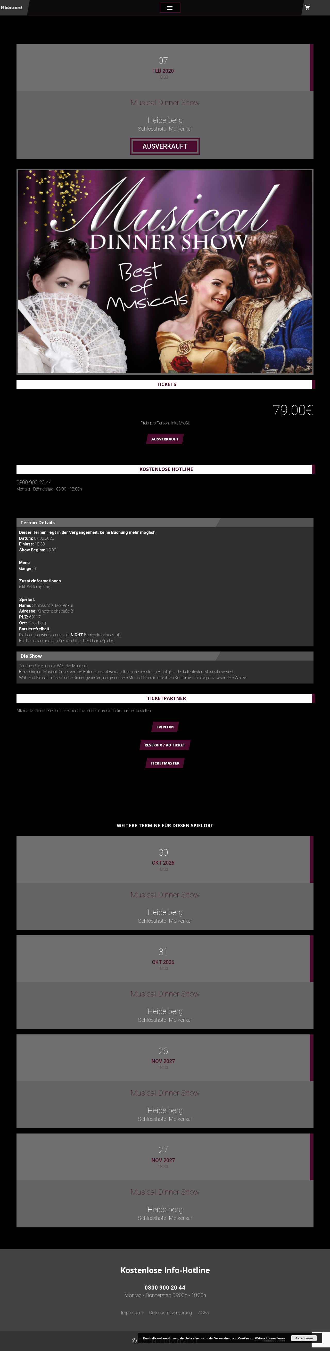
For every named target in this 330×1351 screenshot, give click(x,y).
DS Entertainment (11, 8)
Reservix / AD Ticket (165, 745)
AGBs (203, 1312)
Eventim (165, 727)
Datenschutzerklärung (170, 1312)
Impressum (132, 1312)
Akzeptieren (304, 1338)
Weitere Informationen (270, 1338)
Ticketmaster (165, 763)
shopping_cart (307, 8)
